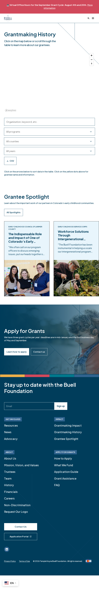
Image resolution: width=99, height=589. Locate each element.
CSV (12, 160)
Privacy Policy (10, 561)
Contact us (39, 351)
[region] (49, 82)
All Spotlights (13, 212)
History (9, 485)
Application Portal (19, 536)
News (7, 432)
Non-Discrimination (17, 505)
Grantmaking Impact (68, 425)
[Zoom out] (91, 60)
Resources (11, 425)
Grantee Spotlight (66, 439)
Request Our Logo (16, 511)
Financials (11, 492)
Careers (9, 498)
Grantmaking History (68, 432)
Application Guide (66, 471)
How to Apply (63, 458)
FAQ (57, 485)
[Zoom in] (91, 55)
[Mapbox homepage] (10, 110)
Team (7, 478)
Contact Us (21, 526)
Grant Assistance (65, 478)
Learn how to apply (17, 351)
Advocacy (11, 439)
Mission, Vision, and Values (21, 465)
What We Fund (63, 465)
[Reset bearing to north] (91, 64)
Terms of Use (24, 561)
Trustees (9, 471)
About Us (10, 458)
